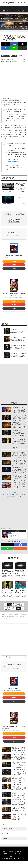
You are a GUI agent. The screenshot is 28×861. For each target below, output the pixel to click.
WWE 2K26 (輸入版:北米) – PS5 (14, 255)
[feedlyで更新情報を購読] (14, 536)
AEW (9, 55)
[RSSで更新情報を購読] (16, 536)
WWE (4, 55)
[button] (22, 48)
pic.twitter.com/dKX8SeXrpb (13, 161)
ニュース (14, 55)
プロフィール (7, 853)
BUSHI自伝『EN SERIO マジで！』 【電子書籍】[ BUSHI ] (14, 294)
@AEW (22, 152)
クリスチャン (22, 55)
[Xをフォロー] (9, 536)
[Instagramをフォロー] (11, 536)
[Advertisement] (14, 81)
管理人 (10, 533)
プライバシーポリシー (20, 853)
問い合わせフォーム (14, 856)
